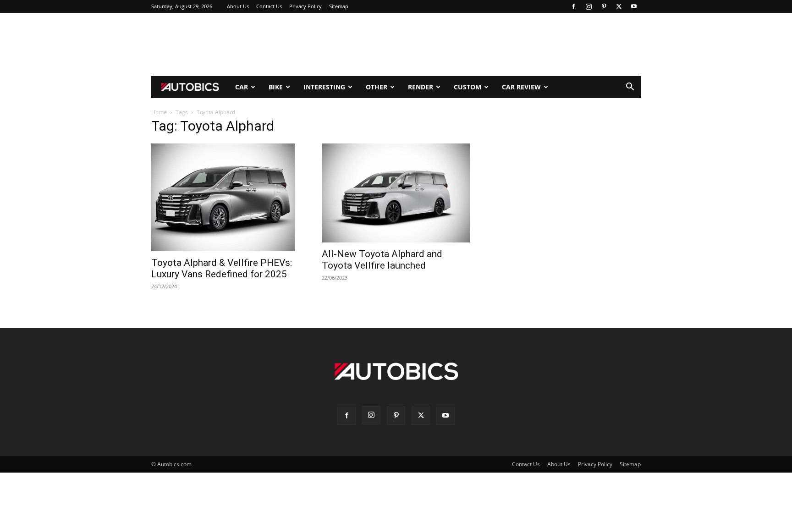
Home (159, 112)
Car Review (521, 87)
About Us (238, 6)
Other (376, 87)
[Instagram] (588, 6)
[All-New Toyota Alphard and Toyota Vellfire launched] (396, 192)
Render (420, 87)
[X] (619, 6)
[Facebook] (573, 6)
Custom (467, 87)
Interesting (324, 87)
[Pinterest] (603, 6)
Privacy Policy (305, 6)
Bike (276, 87)
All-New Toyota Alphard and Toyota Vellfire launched (382, 259)
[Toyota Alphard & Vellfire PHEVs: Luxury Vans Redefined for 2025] (225, 197)
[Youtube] (634, 6)
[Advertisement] (396, 44)
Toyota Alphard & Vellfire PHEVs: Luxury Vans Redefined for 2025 (221, 268)
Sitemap (338, 6)
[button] (630, 87)
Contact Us (269, 6)
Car (241, 87)
